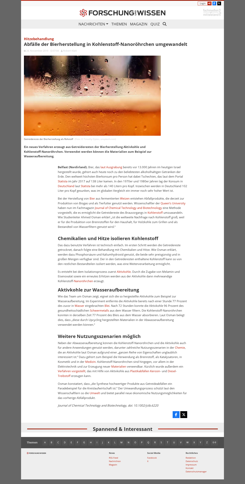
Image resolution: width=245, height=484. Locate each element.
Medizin (90, 362)
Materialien (118, 367)
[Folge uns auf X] (219, 3)
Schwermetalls (99, 311)
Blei (107, 306)
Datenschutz (192, 461)
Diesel (172, 371)
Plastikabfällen (139, 371)
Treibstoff (64, 376)
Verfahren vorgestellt (71, 371)
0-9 (214, 442)
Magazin (138, 24)
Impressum (191, 464)
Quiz (155, 24)
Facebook (152, 457)
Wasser (79, 306)
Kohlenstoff (155, 213)
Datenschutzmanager (196, 471)
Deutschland (66, 186)
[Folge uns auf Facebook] (214, 3)
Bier (92, 199)
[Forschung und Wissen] (122, 13)
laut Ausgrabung (111, 167)
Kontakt (190, 468)
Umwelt (95, 393)
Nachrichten (91, 24)
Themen (119, 24)
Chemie (180, 348)
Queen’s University (173, 203)
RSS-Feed (113, 457)
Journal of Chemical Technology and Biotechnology (128, 208)
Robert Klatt (70, 50)
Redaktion (191, 457)
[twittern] (183, 414)
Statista (62, 181)
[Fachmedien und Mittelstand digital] (212, 12)
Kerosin (155, 371)
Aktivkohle (124, 272)
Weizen (125, 199)
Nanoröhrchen (83, 281)
